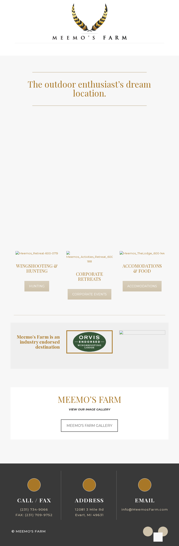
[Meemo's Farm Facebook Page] (163, 531)
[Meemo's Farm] (89, 21)
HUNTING (37, 286)
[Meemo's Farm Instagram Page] (148, 531)
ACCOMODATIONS (142, 286)
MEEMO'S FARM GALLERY (89, 426)
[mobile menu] (18, 49)
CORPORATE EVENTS (89, 294)
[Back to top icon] (158, 537)
